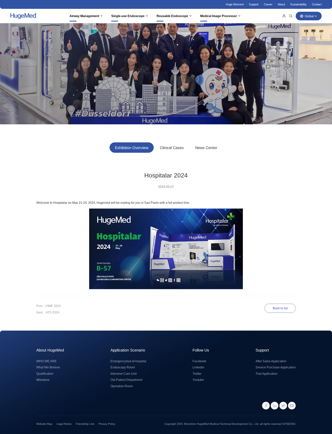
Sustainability (298, 4)
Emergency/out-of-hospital (128, 361)
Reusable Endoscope (172, 16)
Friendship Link (85, 423)
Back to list (280, 308)
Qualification (44, 373)
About (281, 4)
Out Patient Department (126, 379)
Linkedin (198, 367)
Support (254, 4)
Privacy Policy (107, 423)
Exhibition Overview (131, 148)
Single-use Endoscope (127, 16)
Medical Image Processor (218, 16)
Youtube (198, 379)
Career (268, 4)
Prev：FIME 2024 (48, 306)
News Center (206, 148)
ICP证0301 (289, 423)
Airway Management (84, 16)
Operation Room (121, 386)
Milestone (43, 379)
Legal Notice (64, 423)
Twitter (197, 373)
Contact (317, 4)
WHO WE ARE (46, 361)
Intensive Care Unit (123, 373)
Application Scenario (127, 350)
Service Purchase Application (276, 367)
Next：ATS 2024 (47, 312)
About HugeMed (50, 350)
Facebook (199, 361)
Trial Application (266, 373)
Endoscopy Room (122, 367)
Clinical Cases (172, 148)
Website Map (44, 423)
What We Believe (48, 367)
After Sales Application (271, 361)
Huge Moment (235, 4)
